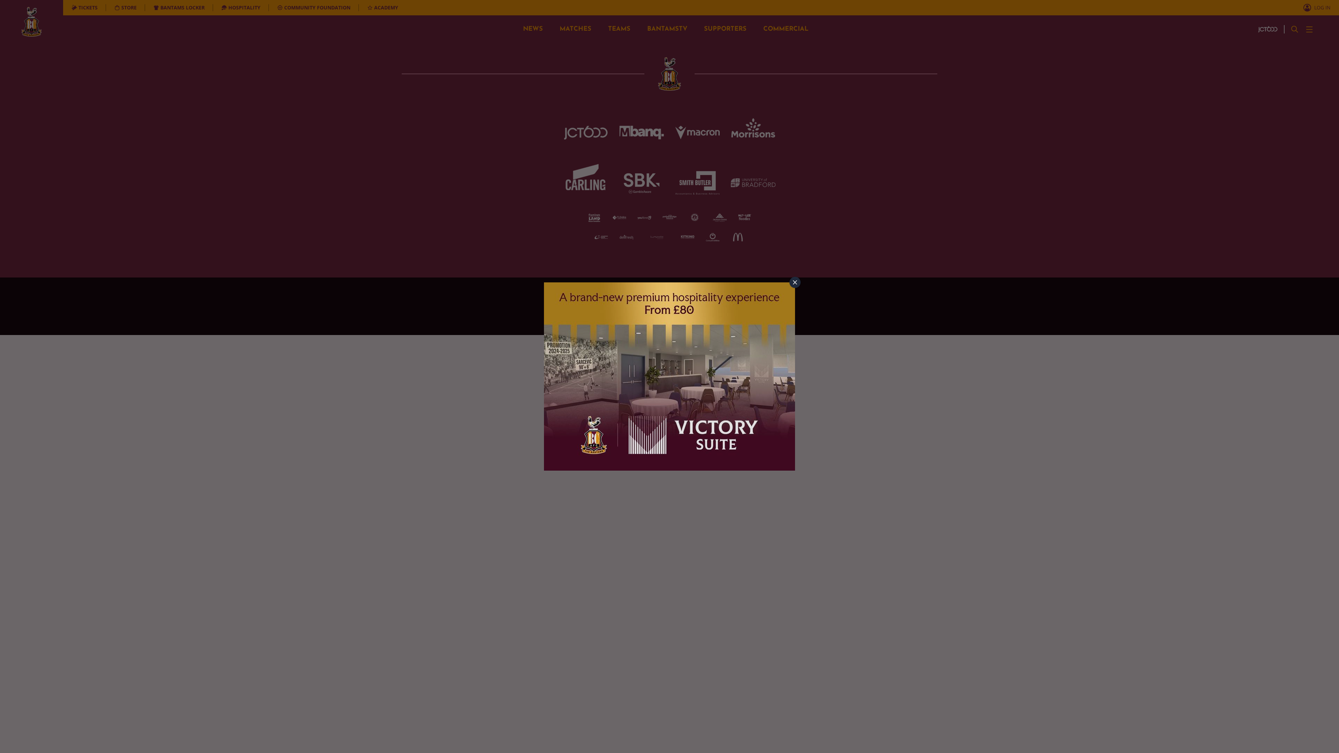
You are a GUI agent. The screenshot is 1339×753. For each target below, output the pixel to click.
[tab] (795, 282)
